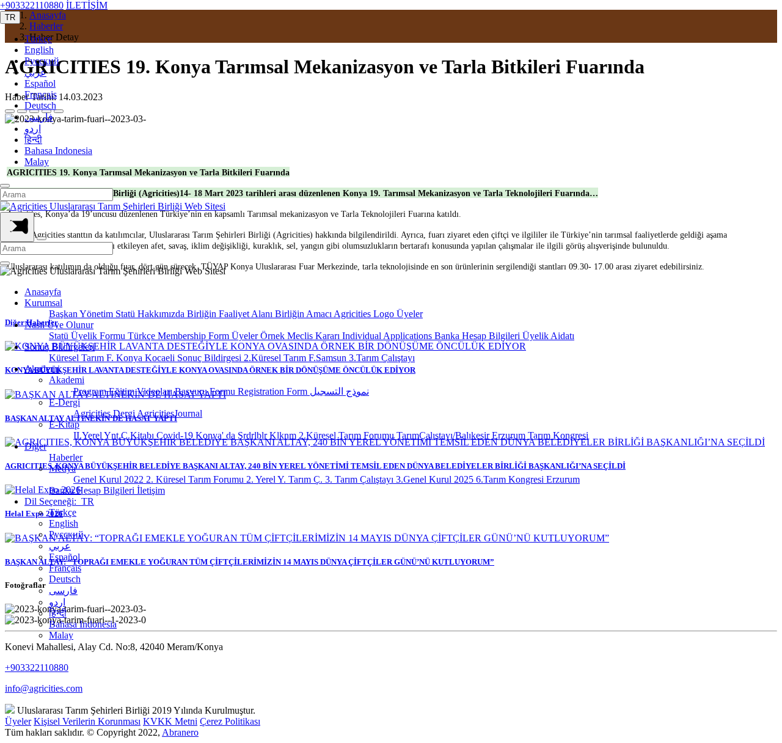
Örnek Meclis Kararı (301, 336)
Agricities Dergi (105, 413)
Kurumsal (43, 303)
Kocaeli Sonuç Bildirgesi (194, 358)
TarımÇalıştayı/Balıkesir (444, 435)
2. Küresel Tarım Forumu (196, 479)
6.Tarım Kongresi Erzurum (528, 479)
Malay (36, 161)
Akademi (42, 369)
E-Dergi (64, 402)
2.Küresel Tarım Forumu (347, 435)
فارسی (38, 117)
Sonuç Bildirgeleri (59, 347)
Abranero (180, 732)
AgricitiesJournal (169, 413)
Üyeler (409, 314)
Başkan (64, 314)
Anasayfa (42, 292)
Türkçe (38, 39)
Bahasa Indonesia (58, 150)
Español (40, 83)
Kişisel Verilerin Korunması (87, 721)
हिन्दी (33, 139)
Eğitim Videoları (142, 391)
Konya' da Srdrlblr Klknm (247, 435)
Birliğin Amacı (304, 314)
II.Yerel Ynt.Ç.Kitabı (114, 435)
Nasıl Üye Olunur (58, 325)
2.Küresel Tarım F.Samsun (296, 358)
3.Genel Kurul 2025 (436, 479)
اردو (32, 128)
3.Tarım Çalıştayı (382, 358)
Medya (62, 468)
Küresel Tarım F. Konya (97, 358)
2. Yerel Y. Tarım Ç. (285, 479)
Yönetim (97, 314)
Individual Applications (388, 336)
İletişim (151, 490)
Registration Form (274, 391)
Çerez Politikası (230, 721)
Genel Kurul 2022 (109, 479)
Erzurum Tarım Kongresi (540, 435)
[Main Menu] (17, 227)
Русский (41, 61)
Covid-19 (176, 435)
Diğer (35, 446)
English (39, 50)
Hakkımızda (162, 314)
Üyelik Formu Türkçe (114, 336)
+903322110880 (32, 5)
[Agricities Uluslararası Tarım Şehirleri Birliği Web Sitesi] (112, 206)
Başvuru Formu (206, 391)
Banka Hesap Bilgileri (478, 336)
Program (91, 391)
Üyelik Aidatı (548, 336)
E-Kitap (64, 424)
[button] (10, 17)
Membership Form (195, 336)
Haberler (65, 457)
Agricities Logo (365, 314)
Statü (126, 314)
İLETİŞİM (87, 5)
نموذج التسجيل (339, 391)
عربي (35, 72)
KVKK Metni (170, 721)
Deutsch (40, 105)
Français (40, 94)
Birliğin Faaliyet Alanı (231, 314)
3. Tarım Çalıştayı (360, 479)
